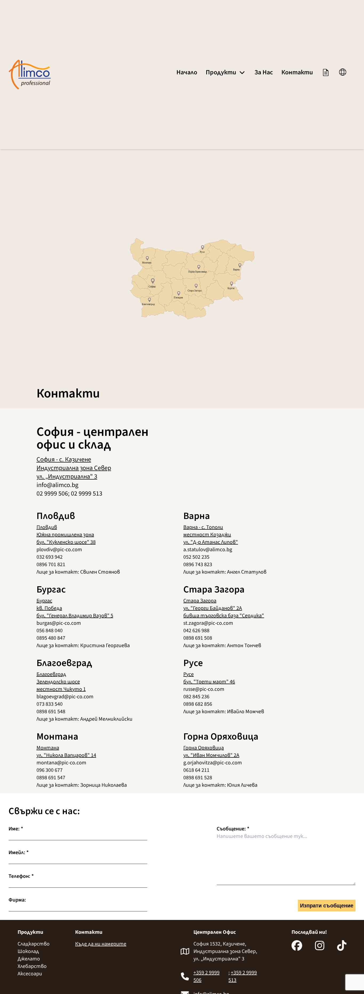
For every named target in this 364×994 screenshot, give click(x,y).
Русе (188, 674)
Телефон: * (21, 876)
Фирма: (17, 900)
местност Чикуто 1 (61, 689)
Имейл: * (19, 852)
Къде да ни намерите (100, 944)
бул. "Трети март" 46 (209, 681)
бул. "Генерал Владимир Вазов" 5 (75, 615)
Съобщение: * (233, 829)
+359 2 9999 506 (206, 976)
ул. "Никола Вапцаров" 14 (66, 755)
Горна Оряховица (203, 748)
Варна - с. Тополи (203, 527)
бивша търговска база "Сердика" (223, 615)
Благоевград (51, 674)
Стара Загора (199, 600)
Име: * (16, 829)
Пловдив (47, 527)
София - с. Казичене (64, 459)
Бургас (44, 600)
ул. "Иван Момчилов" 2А (211, 755)
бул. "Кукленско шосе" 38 (66, 542)
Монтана (48, 748)
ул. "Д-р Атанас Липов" (210, 542)
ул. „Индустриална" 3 (67, 476)
